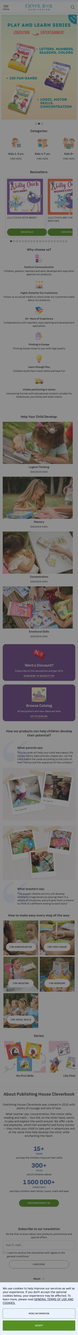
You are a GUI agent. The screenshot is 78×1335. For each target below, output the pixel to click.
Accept (39, 1325)
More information (39, 1313)
